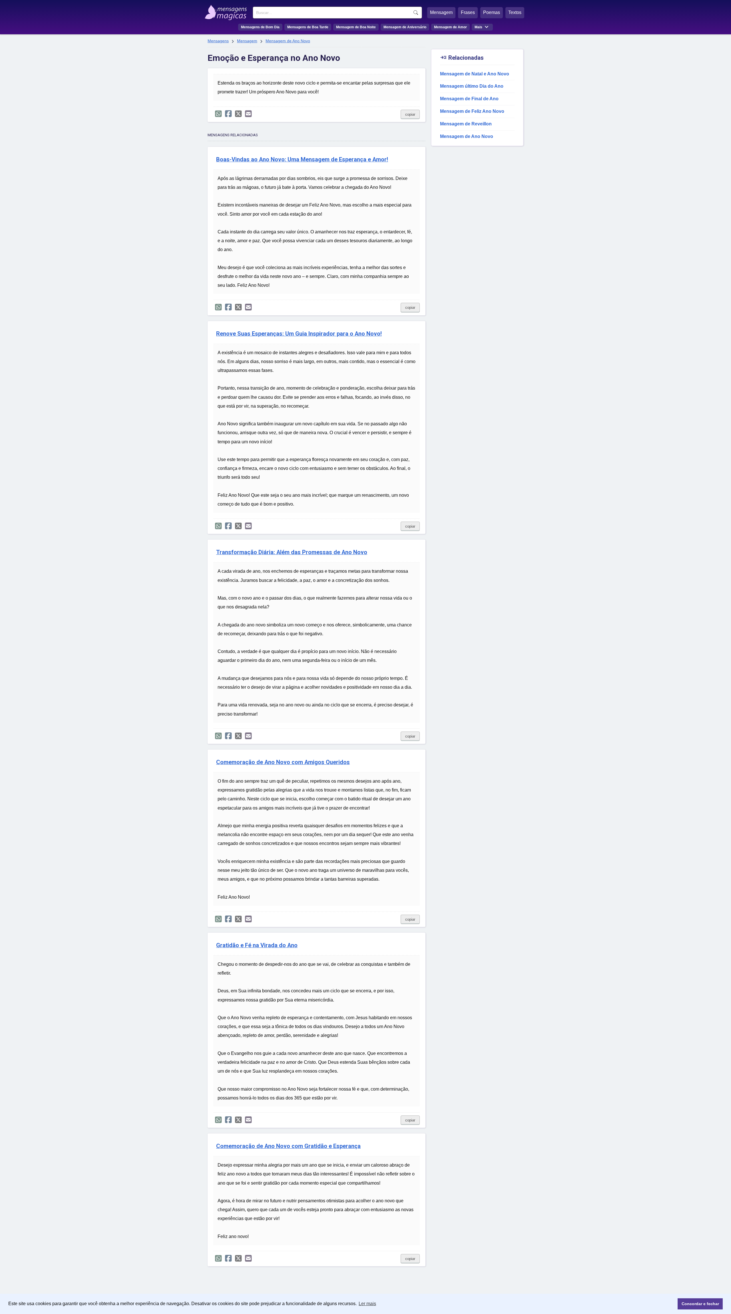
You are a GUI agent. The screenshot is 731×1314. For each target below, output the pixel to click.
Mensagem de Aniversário (404, 27)
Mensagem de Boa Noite (356, 27)
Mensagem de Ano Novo (288, 41)
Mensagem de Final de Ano (469, 98)
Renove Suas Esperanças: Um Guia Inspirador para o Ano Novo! (299, 333)
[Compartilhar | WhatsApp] (218, 114)
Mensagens (218, 41)
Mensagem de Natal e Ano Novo (474, 73)
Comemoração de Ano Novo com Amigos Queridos (283, 762)
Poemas (491, 12)
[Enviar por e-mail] (248, 114)
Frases (468, 12)
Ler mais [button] (367, 1303)
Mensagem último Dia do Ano (471, 86)
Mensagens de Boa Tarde (307, 27)
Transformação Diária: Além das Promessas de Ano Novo (291, 552)
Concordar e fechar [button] (700, 1303)
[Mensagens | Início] (227, 10)
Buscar (415, 12)
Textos (514, 12)
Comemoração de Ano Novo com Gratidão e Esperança (288, 1146)
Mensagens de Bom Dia (260, 27)
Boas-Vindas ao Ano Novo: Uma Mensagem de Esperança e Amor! (302, 159)
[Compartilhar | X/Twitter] (238, 114)
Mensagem (441, 12)
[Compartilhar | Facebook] (228, 114)
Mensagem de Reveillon (466, 123)
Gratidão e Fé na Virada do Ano (257, 945)
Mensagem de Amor (450, 27)
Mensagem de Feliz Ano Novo (472, 111)
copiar (410, 114)
